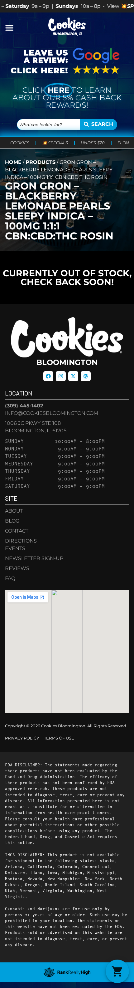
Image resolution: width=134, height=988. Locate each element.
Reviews (17, 568)
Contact (16, 531)
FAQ (10, 578)
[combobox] (48, 124)
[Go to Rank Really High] (67, 972)
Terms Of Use (59, 738)
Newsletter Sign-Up (34, 558)
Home (13, 162)
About (14, 511)
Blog (12, 521)
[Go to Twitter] (73, 376)
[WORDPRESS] (86, 376)
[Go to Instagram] (61, 376)
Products (40, 162)
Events (15, 548)
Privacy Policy (22, 738)
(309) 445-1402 (24, 406)
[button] (9, 27)
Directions (21, 541)
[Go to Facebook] (48, 376)
